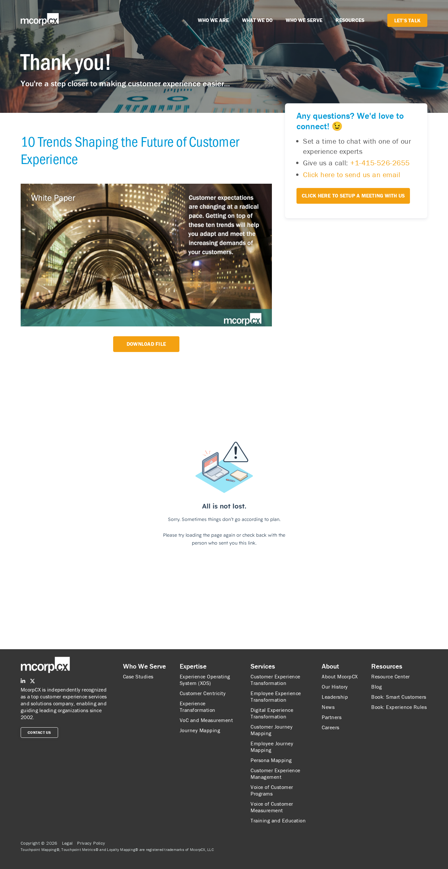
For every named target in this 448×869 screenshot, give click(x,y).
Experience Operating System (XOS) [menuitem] (205, 679)
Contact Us (39, 732)
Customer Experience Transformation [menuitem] (275, 679)
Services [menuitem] (263, 666)
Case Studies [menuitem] (138, 676)
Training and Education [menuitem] (278, 820)
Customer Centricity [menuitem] (203, 693)
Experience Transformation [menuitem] (197, 706)
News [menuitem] (328, 707)
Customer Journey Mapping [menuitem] (272, 729)
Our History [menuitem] (335, 686)
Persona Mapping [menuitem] (271, 760)
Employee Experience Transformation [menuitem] (276, 696)
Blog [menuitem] (376, 686)
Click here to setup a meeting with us (353, 195)
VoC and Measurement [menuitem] (206, 720)
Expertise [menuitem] (193, 666)
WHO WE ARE (213, 20)
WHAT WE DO (257, 20)
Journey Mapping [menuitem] (200, 730)
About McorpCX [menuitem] (340, 676)
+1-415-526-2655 (380, 163)
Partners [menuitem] (331, 717)
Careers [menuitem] (330, 727)
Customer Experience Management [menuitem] (275, 773)
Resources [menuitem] (386, 666)
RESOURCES (350, 20)
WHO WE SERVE (304, 20)
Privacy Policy (91, 843)
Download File (146, 344)
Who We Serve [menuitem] (144, 666)
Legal (67, 843)
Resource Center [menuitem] (390, 676)
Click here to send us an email (351, 174)
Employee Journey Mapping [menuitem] (272, 746)
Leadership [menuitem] (335, 696)
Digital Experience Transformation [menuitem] (272, 713)
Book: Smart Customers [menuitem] (398, 696)
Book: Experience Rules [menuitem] (399, 707)
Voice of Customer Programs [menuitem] (272, 790)
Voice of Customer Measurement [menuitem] (272, 807)
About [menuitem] (330, 666)
